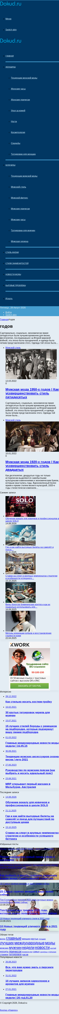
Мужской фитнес (19, 198)
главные (13, 938)
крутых (34, 939)
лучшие (42, 939)
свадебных (44, 952)
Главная (4, 319)
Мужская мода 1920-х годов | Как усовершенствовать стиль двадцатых (32, 465)
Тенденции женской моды (24, 78)
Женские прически (20, 100)
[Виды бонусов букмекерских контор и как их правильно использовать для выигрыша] (20, 602)
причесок (15, 951)
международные (29, 943)
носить (4, 951)
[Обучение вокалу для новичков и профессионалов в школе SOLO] (20, 516)
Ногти (14, 121)
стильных (52, 952)
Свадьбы (15, 143)
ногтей (53, 948)
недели (28, 948)
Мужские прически (20, 209)
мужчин (15, 948)
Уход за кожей (18, 110)
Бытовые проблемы (15, 285)
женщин (26, 939)
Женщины (10, 67)
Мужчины (10, 165)
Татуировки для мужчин (23, 230)
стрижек (4, 954)
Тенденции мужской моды (24, 176)
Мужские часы (18, 219)
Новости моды (13, 274)
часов (25, 954)
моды (50, 943)
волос (3, 939)
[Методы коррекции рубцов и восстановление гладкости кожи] (20, 631)
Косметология (18, 132)
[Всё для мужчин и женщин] (10, 6)
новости (42, 947)
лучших (7, 943)
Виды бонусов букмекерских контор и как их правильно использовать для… (27, 605)
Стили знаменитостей (17, 263)
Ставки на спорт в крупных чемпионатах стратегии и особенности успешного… (31, 577)
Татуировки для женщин (23, 154)
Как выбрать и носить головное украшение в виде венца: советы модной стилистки (28, 877)
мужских (4, 948)
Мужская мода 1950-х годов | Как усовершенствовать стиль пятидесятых (32, 393)
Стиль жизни (12, 252)
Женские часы (18, 89)
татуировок (15, 954)
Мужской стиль (18, 187)
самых (36, 951)
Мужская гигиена (19, 241)
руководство (27, 952)
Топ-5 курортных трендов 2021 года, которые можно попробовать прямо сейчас (28, 912)
